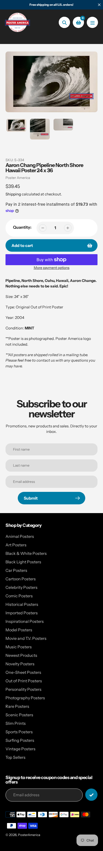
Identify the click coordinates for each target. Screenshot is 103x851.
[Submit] (91, 795)
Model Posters (19, 629)
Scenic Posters (19, 714)
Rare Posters (17, 706)
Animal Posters (20, 536)
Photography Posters (25, 697)
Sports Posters (19, 731)
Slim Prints (16, 723)
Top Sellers (16, 757)
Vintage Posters (21, 748)
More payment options (52, 267)
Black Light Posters (23, 561)
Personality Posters (24, 689)
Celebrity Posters (22, 587)
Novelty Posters (20, 663)
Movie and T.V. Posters (26, 638)
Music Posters (19, 646)
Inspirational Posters (25, 621)
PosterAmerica (29, 835)
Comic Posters (19, 595)
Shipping (13, 194)
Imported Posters (22, 612)
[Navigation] (92, 22)
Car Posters (16, 570)
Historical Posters (22, 604)
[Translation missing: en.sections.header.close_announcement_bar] (99, 4)
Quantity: (22, 227)
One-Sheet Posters (23, 672)
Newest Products (21, 655)
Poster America (18, 177)
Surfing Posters (20, 740)
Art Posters (16, 544)
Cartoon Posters (21, 578)
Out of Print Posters (24, 680)
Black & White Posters (26, 553)
